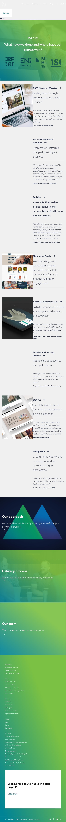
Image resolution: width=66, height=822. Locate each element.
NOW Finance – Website (45, 88)
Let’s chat (12, 793)
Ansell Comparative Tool (45, 301)
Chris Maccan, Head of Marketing (43, 125)
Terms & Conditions (33, 819)
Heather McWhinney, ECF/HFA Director (45, 183)
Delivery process (14, 571)
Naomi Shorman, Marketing (41, 437)
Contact (6, 13)
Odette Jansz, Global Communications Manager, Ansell (47, 337)
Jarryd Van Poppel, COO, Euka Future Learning (47, 386)
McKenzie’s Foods (42, 256)
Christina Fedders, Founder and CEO (44, 488)
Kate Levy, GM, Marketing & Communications (46, 242)
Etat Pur (37, 399)
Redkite (37, 197)
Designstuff (39, 451)
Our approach (12, 516)
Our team (9, 624)
